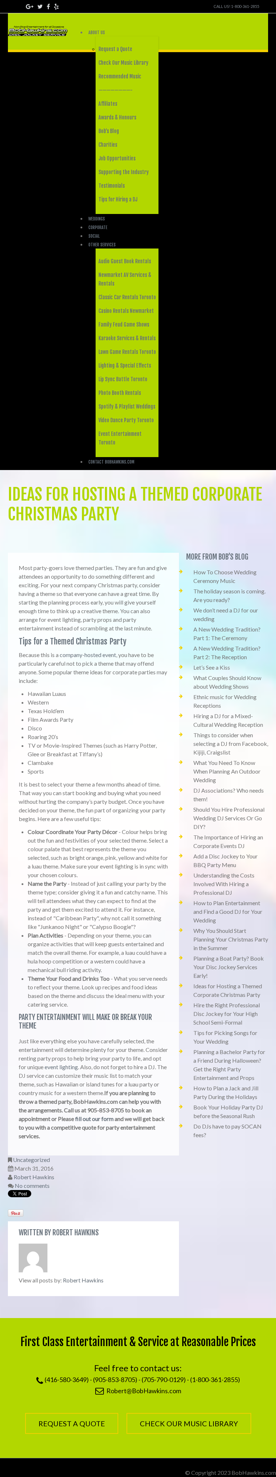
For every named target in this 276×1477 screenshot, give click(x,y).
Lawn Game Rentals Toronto (127, 352)
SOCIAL (94, 236)
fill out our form (94, 1118)
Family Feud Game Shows (123, 325)
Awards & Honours (117, 117)
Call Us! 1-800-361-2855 (236, 6)
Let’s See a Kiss (211, 667)
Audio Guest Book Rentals (124, 261)
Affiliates (107, 104)
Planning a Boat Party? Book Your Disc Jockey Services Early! (228, 967)
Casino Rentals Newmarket (126, 311)
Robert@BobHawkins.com (143, 1391)
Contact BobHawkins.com (111, 462)
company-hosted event (88, 654)
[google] (29, 6)
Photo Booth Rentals (119, 393)
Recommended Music (119, 76)
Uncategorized (31, 1159)
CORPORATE (97, 227)
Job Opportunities (116, 158)
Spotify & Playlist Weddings (126, 407)
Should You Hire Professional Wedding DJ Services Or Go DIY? (228, 818)
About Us (96, 32)
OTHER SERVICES (102, 244)
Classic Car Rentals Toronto (127, 297)
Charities (107, 145)
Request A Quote (71, 1423)
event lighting (61, 1066)
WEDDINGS (96, 219)
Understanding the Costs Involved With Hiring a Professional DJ (223, 884)
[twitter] (40, 6)
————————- (115, 90)
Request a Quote (115, 49)
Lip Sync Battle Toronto (122, 379)
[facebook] (48, 6)
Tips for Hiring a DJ (117, 199)
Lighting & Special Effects (124, 366)
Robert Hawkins (34, 1176)
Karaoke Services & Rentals (127, 338)
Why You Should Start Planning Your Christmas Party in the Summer (230, 939)
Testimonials (111, 186)
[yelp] (56, 6)
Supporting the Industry (123, 172)
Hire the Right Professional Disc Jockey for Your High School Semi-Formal (226, 1014)
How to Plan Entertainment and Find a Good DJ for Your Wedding (227, 911)
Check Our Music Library (123, 63)
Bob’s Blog (108, 131)
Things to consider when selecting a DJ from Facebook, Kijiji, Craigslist (230, 743)
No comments (32, 1185)
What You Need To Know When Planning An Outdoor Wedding (227, 771)
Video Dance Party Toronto (126, 420)
